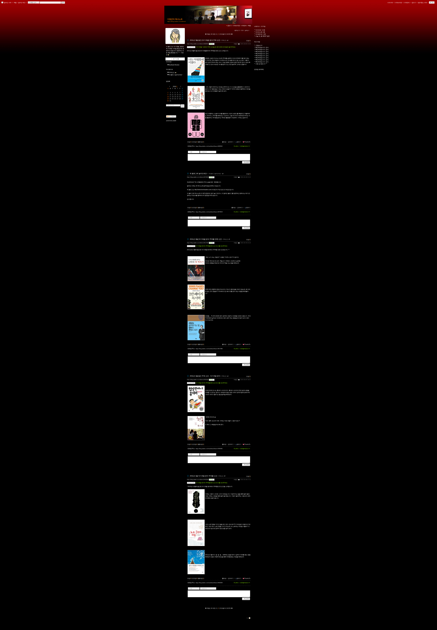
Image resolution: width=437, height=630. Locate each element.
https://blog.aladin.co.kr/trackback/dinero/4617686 (209, 348)
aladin (174, 120)
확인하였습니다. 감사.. (262, 47)
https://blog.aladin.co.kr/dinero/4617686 (198, 242)
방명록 (168, 81)
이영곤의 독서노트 (174, 19)
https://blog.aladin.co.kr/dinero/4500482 (198, 379)
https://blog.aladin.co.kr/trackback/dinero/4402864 (209, 582)
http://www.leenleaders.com (202, 189)
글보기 (229, 25)
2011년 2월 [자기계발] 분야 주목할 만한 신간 (206, 239)
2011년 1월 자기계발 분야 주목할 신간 (203, 476)
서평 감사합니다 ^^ (261, 64)
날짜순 (246, 30)
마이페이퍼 (169, 69)
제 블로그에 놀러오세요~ (199, 173)
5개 (242, 30)
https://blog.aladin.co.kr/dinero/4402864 (198, 479)
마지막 (229, 34)
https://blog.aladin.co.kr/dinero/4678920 (198, 177)
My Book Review (174, 65)
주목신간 (171, 72)
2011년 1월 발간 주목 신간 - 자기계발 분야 (205, 376)
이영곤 (236, 44)
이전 (213, 34)
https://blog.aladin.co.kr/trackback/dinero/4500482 (209, 448)
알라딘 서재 (7, 2)
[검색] (182, 106)
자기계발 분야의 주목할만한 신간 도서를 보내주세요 (211, 246)
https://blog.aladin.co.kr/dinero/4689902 (198, 44)
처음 (208, 34)
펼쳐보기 (237, 30)
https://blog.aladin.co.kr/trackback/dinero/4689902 (209, 146)
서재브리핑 (398, 2)
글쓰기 (414, 2)
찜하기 (239, 142)
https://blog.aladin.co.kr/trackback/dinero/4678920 (209, 212)
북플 (15, 2)
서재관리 (407, 2)
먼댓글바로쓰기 (244, 146)
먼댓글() (195, 142)
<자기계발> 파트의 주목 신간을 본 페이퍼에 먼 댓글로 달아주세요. (216, 47)
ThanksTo (247, 142)
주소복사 (236, 146)
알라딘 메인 (21, 2)
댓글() (248, 40)
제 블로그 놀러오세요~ (176, 75)
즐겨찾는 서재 (422, 2)
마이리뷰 (168, 62)
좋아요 (224, 142)
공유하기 (230, 142)
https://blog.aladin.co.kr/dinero (176, 21)
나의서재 (390, 2)
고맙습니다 (258, 45)
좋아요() (201, 142)
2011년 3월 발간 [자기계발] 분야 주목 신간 (205, 40)
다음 (222, 34)
